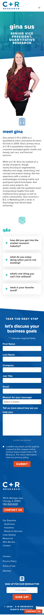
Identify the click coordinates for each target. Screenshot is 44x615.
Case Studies (9, 534)
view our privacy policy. (17, 457)
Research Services (13, 531)
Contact (6, 545)
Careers (7, 556)
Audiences (9, 524)
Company (9, 365)
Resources (8, 538)
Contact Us (13, 510)
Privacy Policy (10, 561)
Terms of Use (9, 566)
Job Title (8, 376)
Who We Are (9, 542)
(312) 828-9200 (10, 503)
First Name (10, 344)
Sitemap (7, 570)
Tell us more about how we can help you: (20, 410)
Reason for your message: (18, 397)
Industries (9, 527)
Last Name (9, 354)
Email (7, 386)
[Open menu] (39, 7)
